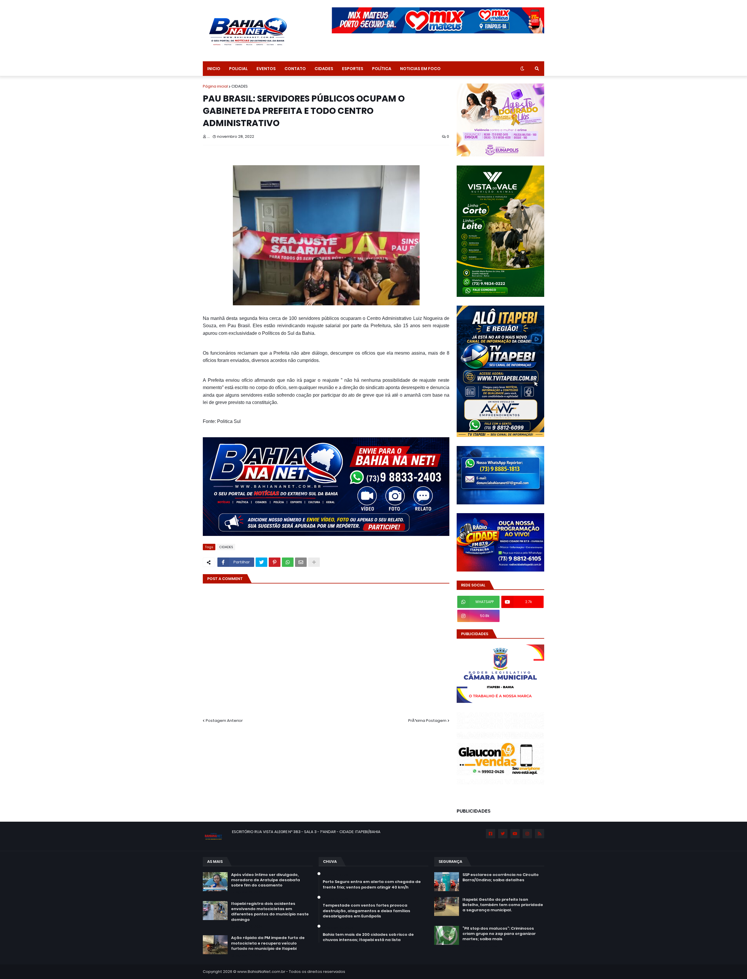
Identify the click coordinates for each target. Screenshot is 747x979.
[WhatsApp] (288, 562)
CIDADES (239, 86)
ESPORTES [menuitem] (352, 69)
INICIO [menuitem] (213, 69)
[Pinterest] (274, 562)
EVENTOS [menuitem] (266, 69)
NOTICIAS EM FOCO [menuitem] (420, 69)
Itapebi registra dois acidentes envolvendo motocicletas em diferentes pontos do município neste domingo (270, 911)
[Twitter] (261, 562)
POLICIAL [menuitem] (238, 69)
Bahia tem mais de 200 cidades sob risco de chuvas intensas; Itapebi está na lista (368, 937)
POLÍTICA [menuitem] (381, 69)
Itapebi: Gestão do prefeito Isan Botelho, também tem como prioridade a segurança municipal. (502, 905)
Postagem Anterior (224, 720)
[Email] (301, 562)
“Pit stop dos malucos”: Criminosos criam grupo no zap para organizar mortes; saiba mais (499, 934)
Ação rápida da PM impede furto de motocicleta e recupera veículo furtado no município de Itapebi (268, 943)
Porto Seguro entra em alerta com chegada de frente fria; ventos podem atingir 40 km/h (372, 884)
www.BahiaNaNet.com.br (261, 971)
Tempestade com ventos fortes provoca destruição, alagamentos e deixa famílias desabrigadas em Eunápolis (366, 911)
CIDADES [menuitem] (324, 69)
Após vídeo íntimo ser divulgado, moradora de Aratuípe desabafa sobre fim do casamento (265, 880)
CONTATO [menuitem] (295, 69)
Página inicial (215, 86)
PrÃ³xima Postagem (427, 720)
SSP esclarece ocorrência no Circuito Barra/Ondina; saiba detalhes (500, 877)
